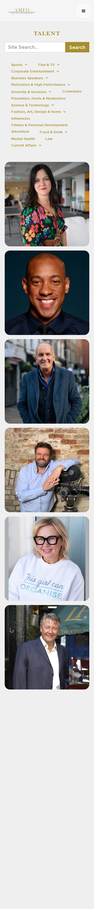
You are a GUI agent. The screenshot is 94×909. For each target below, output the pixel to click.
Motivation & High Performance (38, 85)
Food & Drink (51, 132)
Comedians (72, 91)
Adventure (20, 131)
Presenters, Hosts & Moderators (38, 98)
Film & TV (46, 65)
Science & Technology (30, 105)
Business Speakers (27, 78)
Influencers (20, 118)
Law (48, 139)
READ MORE (48, 222)
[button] (83, 11)
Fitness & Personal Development (39, 125)
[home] (39, 10)
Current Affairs (24, 145)
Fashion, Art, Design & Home (36, 112)
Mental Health (23, 139)
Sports (16, 65)
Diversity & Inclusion (28, 92)
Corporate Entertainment (32, 71)
